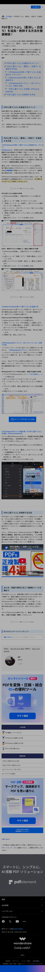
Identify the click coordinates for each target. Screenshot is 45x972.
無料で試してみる (23, 491)
